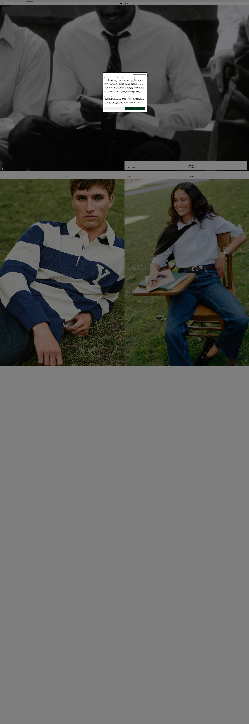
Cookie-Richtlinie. (119, 103)
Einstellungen (114, 108)
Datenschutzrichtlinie (109, 103)
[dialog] (125, 92)
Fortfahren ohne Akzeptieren (139, 74)
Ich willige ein (135, 108)
